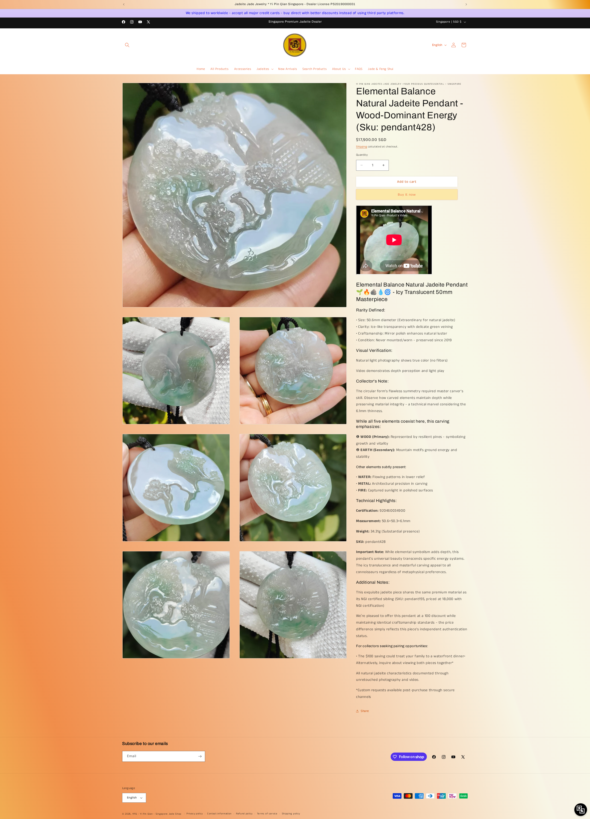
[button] (127, 45)
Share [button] (365, 710)
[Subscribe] (200, 756)
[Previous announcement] (124, 4)
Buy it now (407, 194)
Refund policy (244, 814)
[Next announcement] (466, 4)
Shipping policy (291, 814)
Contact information (219, 814)
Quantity (362, 154)
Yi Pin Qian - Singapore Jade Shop (160, 814)
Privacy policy (194, 814)
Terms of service (267, 814)
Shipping (361, 147)
